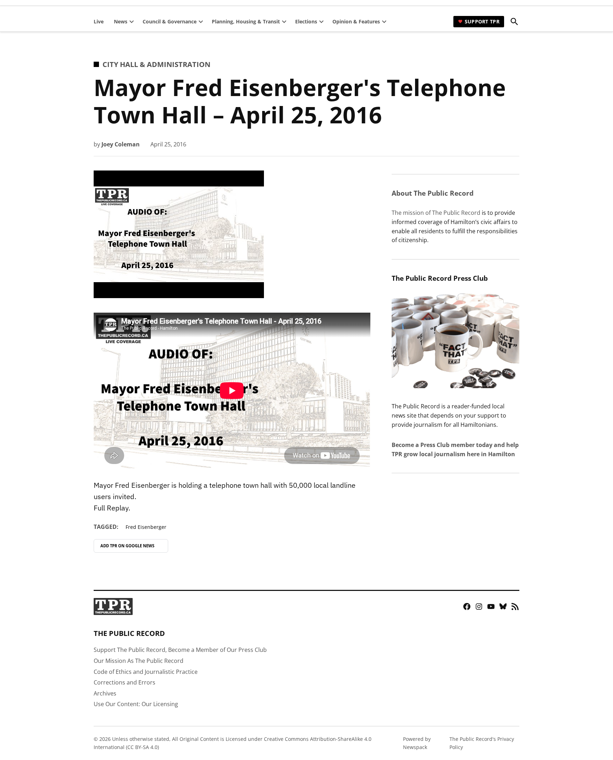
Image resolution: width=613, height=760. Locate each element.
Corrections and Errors (124, 682)
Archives (105, 693)
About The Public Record (433, 193)
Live (99, 21)
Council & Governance (170, 21)
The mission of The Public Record (436, 213)
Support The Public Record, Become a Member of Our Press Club (180, 650)
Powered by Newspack (417, 743)
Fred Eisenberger (146, 527)
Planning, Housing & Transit (246, 21)
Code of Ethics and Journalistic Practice (146, 672)
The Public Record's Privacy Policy (481, 743)
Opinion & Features (356, 21)
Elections (306, 21)
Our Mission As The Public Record (138, 661)
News (120, 21)
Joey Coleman (120, 144)
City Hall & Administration (156, 64)
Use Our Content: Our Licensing (136, 704)
